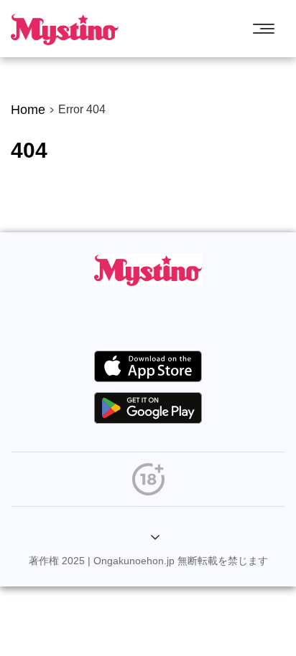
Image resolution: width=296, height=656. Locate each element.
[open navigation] (267, 29)
